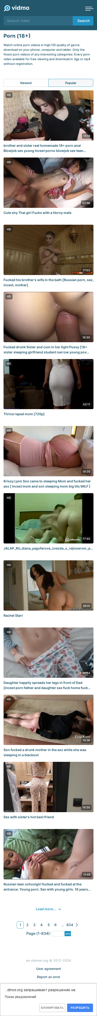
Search (83, 20)
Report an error (48, 977)
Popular (70, 83)
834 (69, 925)
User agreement (48, 969)
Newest (26, 83)
